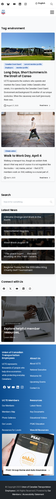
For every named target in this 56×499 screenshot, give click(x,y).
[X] (10, 288)
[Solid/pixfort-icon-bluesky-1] (22, 388)
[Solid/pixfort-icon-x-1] (8, 388)
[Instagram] (30, 288)
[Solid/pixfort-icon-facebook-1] (4, 388)
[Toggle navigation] (52, 12)
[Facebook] (4, 288)
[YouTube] (17, 288)
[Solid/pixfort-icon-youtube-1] (13, 388)
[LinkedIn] (23, 288)
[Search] (51, 202)
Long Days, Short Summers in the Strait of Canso (25, 74)
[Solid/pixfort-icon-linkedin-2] (17, 388)
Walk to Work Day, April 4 (22, 156)
